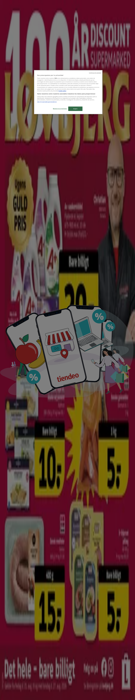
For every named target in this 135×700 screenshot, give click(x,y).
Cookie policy (62, 91)
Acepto (75, 108)
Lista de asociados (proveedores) (47, 102)
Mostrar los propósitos (60, 108)
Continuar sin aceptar (95, 73)
